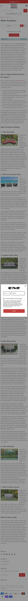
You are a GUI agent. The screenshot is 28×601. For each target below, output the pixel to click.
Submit (14, 311)
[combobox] (6, 293)
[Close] (25, 286)
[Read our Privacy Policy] (24, 301)
